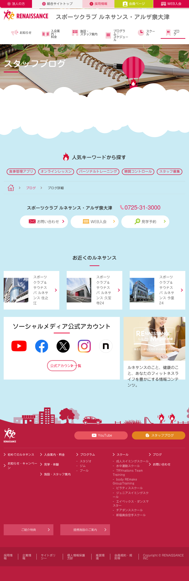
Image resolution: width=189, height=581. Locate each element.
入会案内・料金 (55, 33)
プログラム (87, 454)
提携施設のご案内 (85, 529)
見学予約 (149, 222)
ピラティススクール (129, 487)
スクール (150, 33)
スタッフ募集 (169, 171)
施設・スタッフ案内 (88, 33)
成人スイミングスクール (132, 461)
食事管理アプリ (21, 171)
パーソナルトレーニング (98, 171)
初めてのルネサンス (21, 454)
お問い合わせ (48, 222)
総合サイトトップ (60, 3)
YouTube (105, 435)
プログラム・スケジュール (120, 35)
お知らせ (26, 32)
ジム (83, 465)
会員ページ (137, 3)
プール (84, 470)
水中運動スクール (128, 465)
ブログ (176, 33)
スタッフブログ (162, 435)
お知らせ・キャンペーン (22, 465)
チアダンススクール (129, 510)
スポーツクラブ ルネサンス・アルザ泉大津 (113, 16)
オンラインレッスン (56, 171)
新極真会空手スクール (131, 514)
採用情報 (100, 3)
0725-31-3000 (142, 207)
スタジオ (86, 461)
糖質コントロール (138, 171)
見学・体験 (51, 464)
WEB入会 (174, 3)
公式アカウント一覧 (63, 366)
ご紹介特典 (28, 529)
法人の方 (18, 3)
